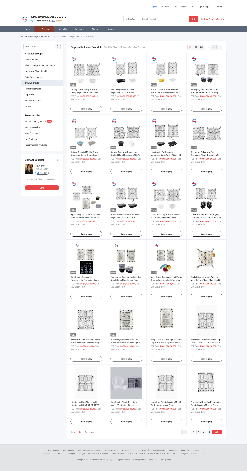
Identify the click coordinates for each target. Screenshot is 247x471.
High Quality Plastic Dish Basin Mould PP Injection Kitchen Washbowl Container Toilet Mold (124, 405)
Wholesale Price (127, 450)
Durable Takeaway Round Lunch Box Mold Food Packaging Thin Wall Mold (126, 155)
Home (27, 29)
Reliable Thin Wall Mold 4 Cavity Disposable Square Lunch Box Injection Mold (84, 155)
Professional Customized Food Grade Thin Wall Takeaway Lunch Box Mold (165, 92)
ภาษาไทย (165, 453)
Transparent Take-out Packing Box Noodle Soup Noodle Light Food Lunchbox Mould (125, 280)
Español (61, 453)
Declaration (153, 459)
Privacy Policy (166, 459)
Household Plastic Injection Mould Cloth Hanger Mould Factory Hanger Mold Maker (166, 405)
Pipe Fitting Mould (33, 88)
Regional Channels (157, 450)
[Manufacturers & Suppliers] (39, 5)
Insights (196, 450)
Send (42, 187)
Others (28, 106)
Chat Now (43, 173)
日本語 (150, 453)
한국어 (142, 453)
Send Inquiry (86, 109)
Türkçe (174, 453)
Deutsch (114, 453)
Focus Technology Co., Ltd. (104, 459)
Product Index (173, 450)
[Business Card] (58, 160)
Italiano (105, 453)
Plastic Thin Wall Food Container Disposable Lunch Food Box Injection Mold (124, 217)
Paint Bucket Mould (33, 77)
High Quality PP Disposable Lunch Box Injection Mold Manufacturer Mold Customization (85, 217)
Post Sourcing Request (214, 19)
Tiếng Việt (184, 453)
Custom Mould (31, 59)
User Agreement (139, 459)
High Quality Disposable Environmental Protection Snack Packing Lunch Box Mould (84, 280)
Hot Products (53, 450)
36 (86, 432)
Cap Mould (29, 94)
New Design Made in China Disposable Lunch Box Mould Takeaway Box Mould (123, 92)
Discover (96, 29)
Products (46, 29)
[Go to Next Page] (219, 47)
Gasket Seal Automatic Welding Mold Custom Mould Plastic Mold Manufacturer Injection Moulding (205, 280)
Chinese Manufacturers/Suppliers (89, 450)
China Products (68, 450)
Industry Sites (142, 450)
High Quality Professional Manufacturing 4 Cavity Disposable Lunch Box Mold (166, 155)
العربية (134, 453)
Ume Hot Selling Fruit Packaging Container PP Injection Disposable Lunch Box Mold (206, 217)
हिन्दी (157, 453)
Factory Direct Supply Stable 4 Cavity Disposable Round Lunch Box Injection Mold (84, 92)
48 (92, 432)
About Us (62, 29)
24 (80, 432)
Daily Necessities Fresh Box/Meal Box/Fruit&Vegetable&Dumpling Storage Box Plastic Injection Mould (86, 342)
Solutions (79, 29)
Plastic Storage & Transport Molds (40, 65)
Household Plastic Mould (36, 71)
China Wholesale (111, 450)
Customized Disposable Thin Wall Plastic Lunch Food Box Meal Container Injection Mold (165, 217)
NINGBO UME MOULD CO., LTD (48, 16)
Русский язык (93, 453)
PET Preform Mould (33, 100)
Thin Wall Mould (32, 82)
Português (71, 453)
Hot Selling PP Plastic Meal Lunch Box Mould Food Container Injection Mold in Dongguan (126, 342)
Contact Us (113, 29)
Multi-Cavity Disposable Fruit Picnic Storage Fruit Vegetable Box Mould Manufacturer (166, 280)
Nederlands (124, 453)
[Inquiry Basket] (193, 6)
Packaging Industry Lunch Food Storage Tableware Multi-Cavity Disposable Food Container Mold (205, 92)
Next (216, 432)
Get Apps (205, 6)
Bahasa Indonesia (198, 453)
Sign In (154, 6)
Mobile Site (185, 450)
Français (81, 453)
